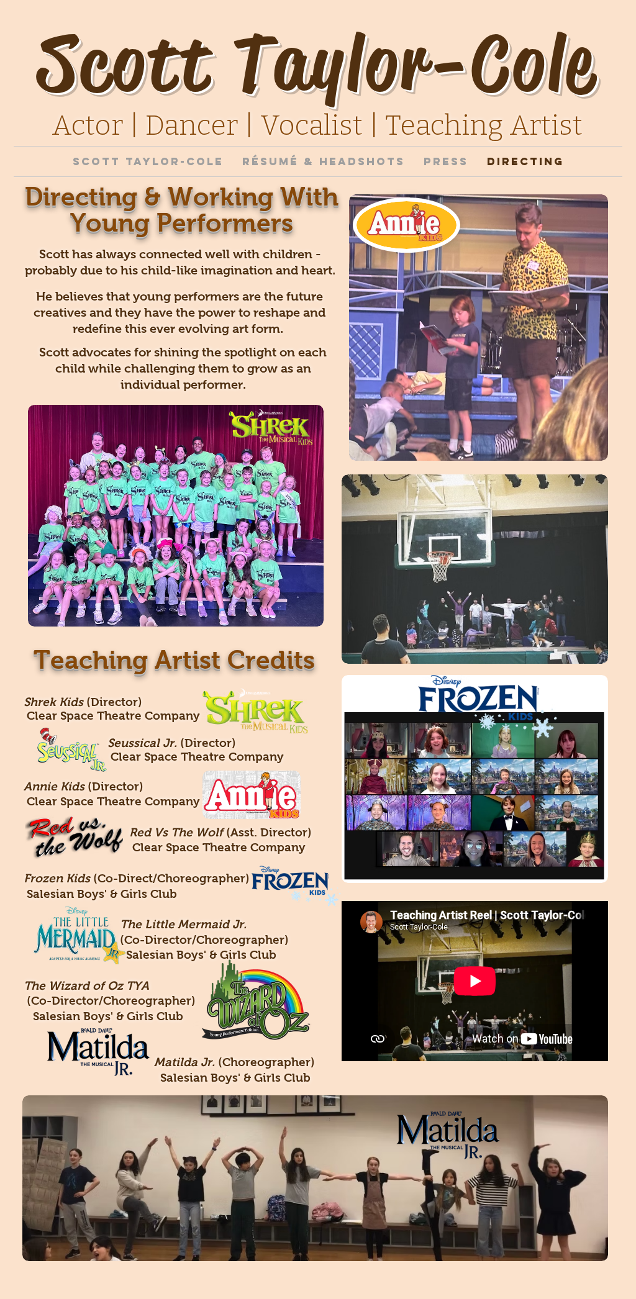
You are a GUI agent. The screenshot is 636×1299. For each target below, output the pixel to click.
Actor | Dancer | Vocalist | (218, 125)
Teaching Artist (484, 125)
